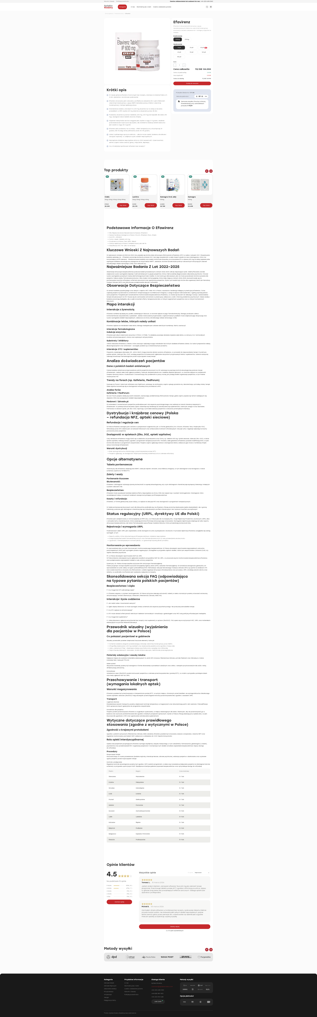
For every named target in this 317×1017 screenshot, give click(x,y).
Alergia (106, 997)
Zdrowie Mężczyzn (110, 986)
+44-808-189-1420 (157, 993)
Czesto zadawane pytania (162, 7)
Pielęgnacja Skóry (110, 1000)
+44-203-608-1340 (207, 1)
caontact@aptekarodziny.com (162, 986)
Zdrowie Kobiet (109, 983)
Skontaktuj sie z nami (144, 7)
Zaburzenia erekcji (110, 988)
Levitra (135, 197)
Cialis (107, 197)
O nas (133, 7)
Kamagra (192, 197)
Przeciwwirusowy (119, 13)
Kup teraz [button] (123, 205)
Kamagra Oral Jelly (168, 197)
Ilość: (175, 62)
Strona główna (109, 13)
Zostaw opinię (119, 902)
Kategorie (122, 7)
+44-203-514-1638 (157, 997)
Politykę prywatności (122, 1)
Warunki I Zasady (109, 1)
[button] (207, 950)
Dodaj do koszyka (192, 83)
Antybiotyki (108, 994)
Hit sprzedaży (108, 991)
